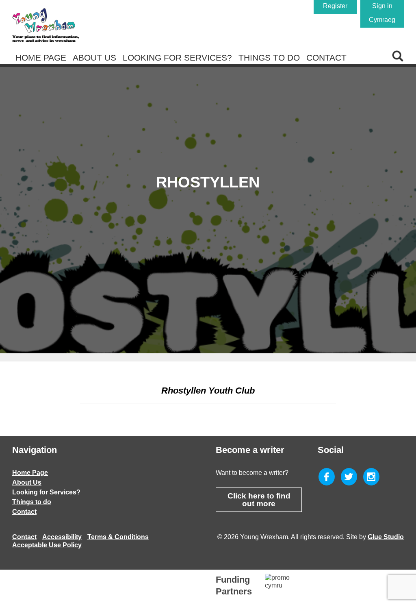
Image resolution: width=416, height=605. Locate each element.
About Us (94, 57)
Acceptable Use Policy (47, 545)
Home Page (40, 57)
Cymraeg (382, 19)
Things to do (269, 57)
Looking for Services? (177, 57)
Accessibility (62, 536)
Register (335, 5)
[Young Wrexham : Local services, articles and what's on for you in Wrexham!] (45, 25)
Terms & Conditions (118, 536)
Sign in (382, 5)
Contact (326, 57)
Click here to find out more (259, 500)
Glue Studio (386, 536)
